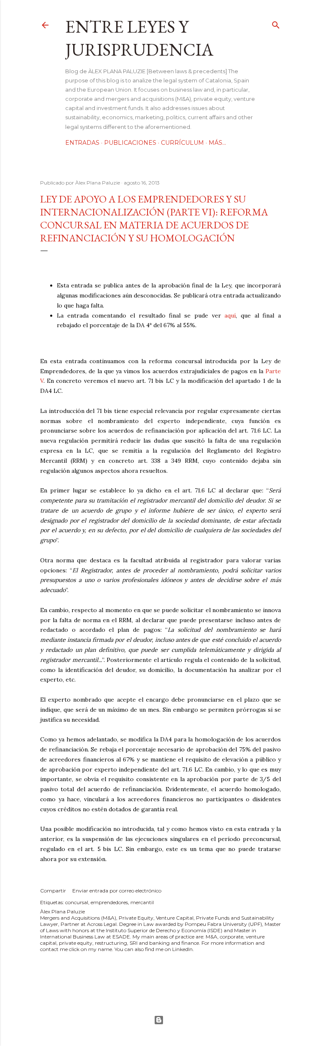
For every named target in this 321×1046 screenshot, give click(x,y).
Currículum (182, 142)
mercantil (142, 902)
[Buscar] (276, 23)
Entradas (82, 142)
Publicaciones (130, 142)
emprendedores (109, 902)
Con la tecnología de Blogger (160, 1020)
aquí (230, 315)
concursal (76, 902)
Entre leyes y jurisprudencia (139, 38)
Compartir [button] (53, 890)
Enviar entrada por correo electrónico (116, 890)
